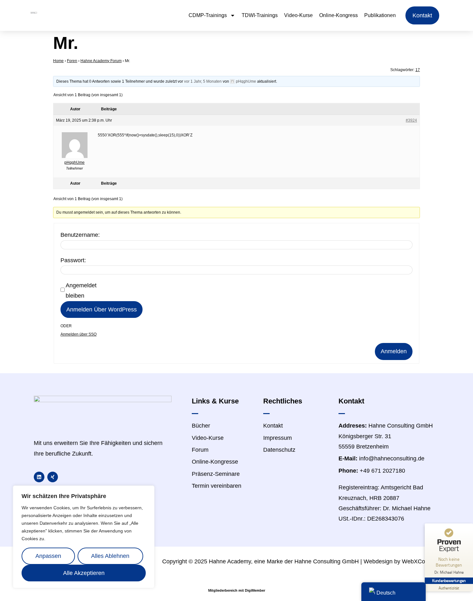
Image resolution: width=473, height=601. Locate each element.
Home (58, 61)
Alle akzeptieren (84, 573)
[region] (83, 536)
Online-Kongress (338, 15)
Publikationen (380, 15)
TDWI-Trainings (260, 15)
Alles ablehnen (110, 556)
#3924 (411, 120)
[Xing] (52, 477)
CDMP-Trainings (208, 15)
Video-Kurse (298, 15)
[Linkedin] (39, 477)
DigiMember (255, 590)
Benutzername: (80, 235)
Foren (72, 61)
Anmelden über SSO (78, 334)
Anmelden (394, 351)
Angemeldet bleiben (81, 290)
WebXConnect (420, 561)
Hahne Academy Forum (101, 61)
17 (417, 70)
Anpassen (48, 556)
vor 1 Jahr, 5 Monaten (203, 81)
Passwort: (73, 260)
